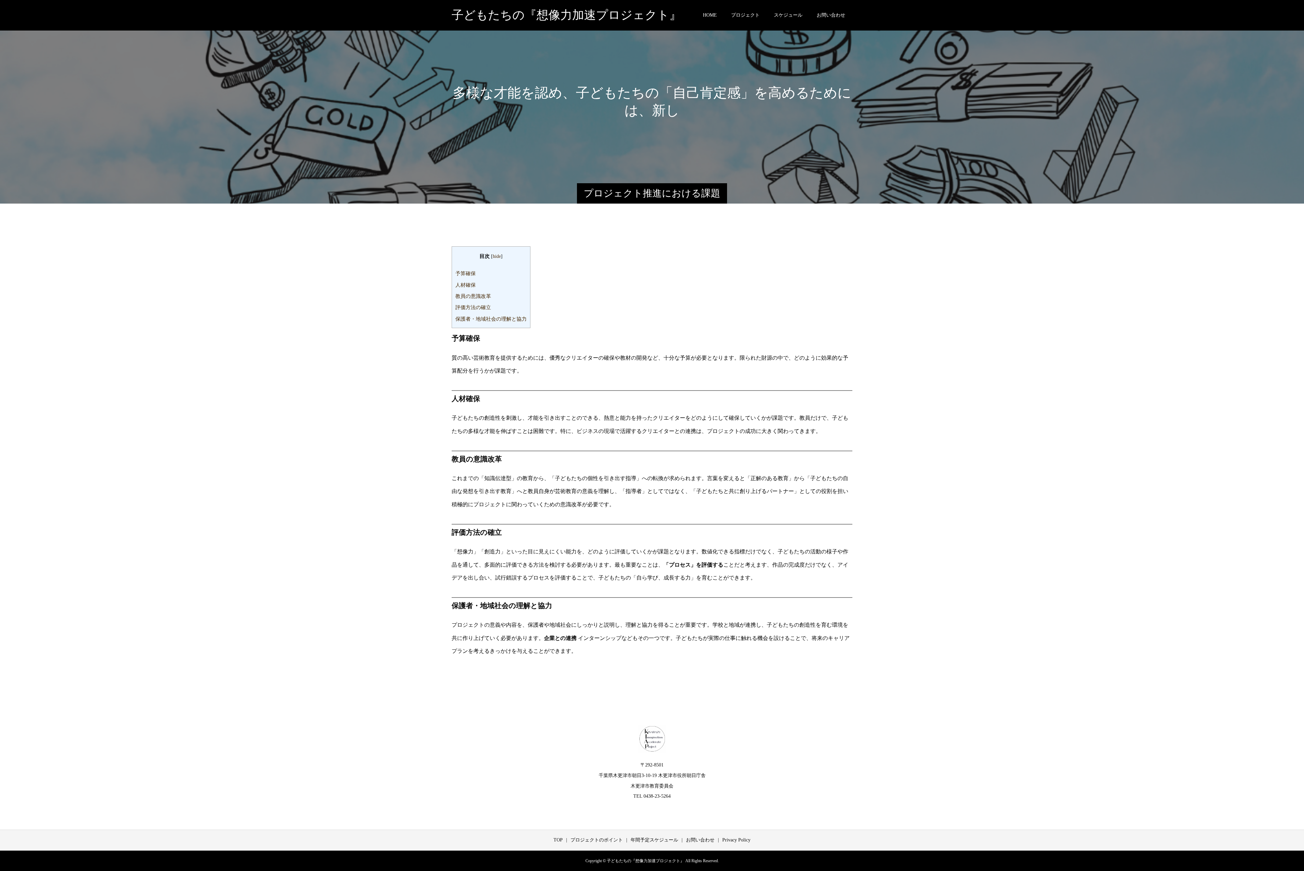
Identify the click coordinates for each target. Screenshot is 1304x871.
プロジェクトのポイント (596, 839)
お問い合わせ (831, 15)
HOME (710, 15)
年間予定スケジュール (654, 839)
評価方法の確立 (473, 307)
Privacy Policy (736, 839)
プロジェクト (745, 15)
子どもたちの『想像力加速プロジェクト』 (566, 15)
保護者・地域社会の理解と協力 (491, 319)
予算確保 (465, 273)
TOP (558, 839)
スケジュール (788, 15)
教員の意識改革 (473, 296)
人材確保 (465, 285)
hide (497, 256)
